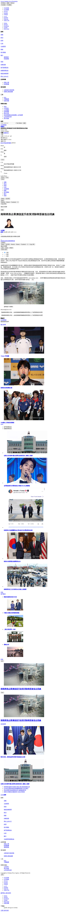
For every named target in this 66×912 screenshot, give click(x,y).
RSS (5, 97)
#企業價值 (3, 125)
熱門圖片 (3, 594)
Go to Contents (4, 1)
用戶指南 (6, 118)
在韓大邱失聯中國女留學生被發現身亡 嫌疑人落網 (15, 784)
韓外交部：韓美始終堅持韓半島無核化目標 (13, 757)
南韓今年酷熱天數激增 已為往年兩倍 (14, 792)
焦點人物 (6, 82)
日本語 (6, 884)
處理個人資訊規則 (6, 893)
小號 (7, 252)
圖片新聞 (3, 324)
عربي (5, 886)
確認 (2, 209)
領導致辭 (6, 111)
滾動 (2, 34)
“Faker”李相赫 (5, 356)
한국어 (6, 881)
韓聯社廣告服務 (8, 91)
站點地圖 (6, 100)
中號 (7, 254)
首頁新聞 (3, 724)
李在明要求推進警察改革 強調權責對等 (15, 790)
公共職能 (6, 110)
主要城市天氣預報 (9, 90)
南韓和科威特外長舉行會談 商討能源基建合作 (17, 786)
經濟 (2, 40)
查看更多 (6, 132)
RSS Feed (6, 29)
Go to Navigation (13, 1)
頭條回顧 (3, 64)
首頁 (5, 106)
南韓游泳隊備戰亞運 (6, 387)
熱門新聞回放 (4, 67)
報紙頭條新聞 (4, 73)
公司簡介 (6, 108)
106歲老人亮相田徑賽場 (7, 422)
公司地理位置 (8, 116)
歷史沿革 (6, 113)
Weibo (5, 23)
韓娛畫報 (6, 58)
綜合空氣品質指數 (6, 143)
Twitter (5, 27)
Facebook (6, 26)
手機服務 (6, 99)
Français (6, 888)
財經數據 (6, 84)
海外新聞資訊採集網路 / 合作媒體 (13, 115)
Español (6, 887)
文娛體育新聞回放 (9, 839)
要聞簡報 (6, 847)
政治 (2, 37)
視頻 (2, 61)
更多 (2, 592)
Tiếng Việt (6, 890)
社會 (2, 43)
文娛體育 (3, 46)
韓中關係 (3, 52)
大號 (7, 256)
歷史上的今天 (4, 76)
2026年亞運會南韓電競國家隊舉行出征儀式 (16, 788)
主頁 (2, 794)
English (6, 882)
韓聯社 (3, 126)
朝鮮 (2, 49)
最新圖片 (6, 57)
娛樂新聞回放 (4, 70)
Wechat (6, 24)
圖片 (2, 55)
